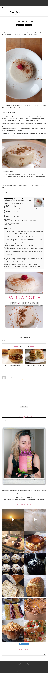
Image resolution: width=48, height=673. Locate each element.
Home (14, 669)
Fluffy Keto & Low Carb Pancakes (35, 365)
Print (38, 207)
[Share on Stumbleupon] (27, 337)
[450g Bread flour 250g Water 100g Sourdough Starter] (13, 586)
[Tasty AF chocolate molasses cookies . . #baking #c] (13, 542)
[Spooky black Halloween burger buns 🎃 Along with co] (35, 564)
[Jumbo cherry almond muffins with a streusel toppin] (13, 631)
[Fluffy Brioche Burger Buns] (12, 356)
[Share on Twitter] (21, 337)
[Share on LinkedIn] (24, 337)
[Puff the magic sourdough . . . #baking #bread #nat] (35, 586)
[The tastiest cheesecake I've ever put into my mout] (35, 542)
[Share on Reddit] (26, 337)
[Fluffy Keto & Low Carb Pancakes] (35, 356)
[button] (11, 2)
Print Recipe (29, 25)
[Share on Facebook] (20, 337)
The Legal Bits (32, 669)
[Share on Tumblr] (25, 337)
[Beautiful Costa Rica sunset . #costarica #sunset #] (13, 520)
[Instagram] (24, 664)
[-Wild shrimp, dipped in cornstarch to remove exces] (35, 631)
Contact (24, 669)
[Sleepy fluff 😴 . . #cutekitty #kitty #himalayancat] (35, 520)
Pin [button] (41, 207)
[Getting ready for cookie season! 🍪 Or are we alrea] (13, 564)
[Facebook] (19, 664)
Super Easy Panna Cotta (16, 1)
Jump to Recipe (21, 25)
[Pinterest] (25, 4)
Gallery (19, 669)
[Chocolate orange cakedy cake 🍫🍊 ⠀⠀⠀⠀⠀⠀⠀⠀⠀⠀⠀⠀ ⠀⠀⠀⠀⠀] (35, 609)
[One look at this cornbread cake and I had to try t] (13, 609)
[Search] (45, 7)
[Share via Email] (29, 337)
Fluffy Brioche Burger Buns (12, 365)
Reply (45, 376)
